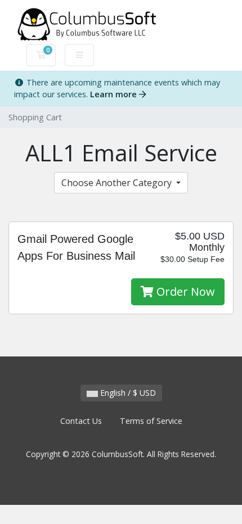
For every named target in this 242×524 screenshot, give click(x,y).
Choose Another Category (117, 183)
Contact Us (81, 420)
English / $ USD (127, 392)
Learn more (114, 94)
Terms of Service (151, 420)
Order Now (184, 291)
